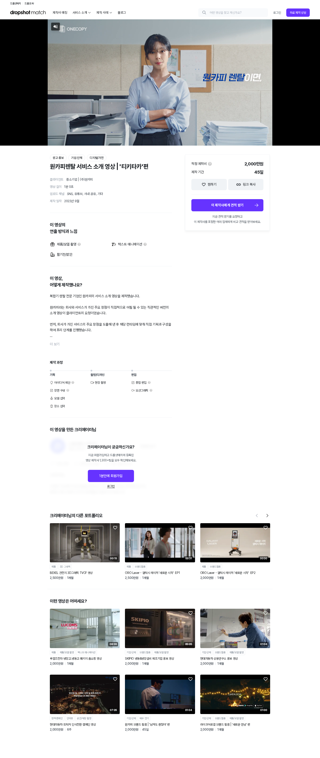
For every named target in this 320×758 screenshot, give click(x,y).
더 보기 (55, 344)
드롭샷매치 (15, 3)
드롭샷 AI (29, 3)
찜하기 (212, 184)
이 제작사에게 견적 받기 (227, 205)
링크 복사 (249, 184)
